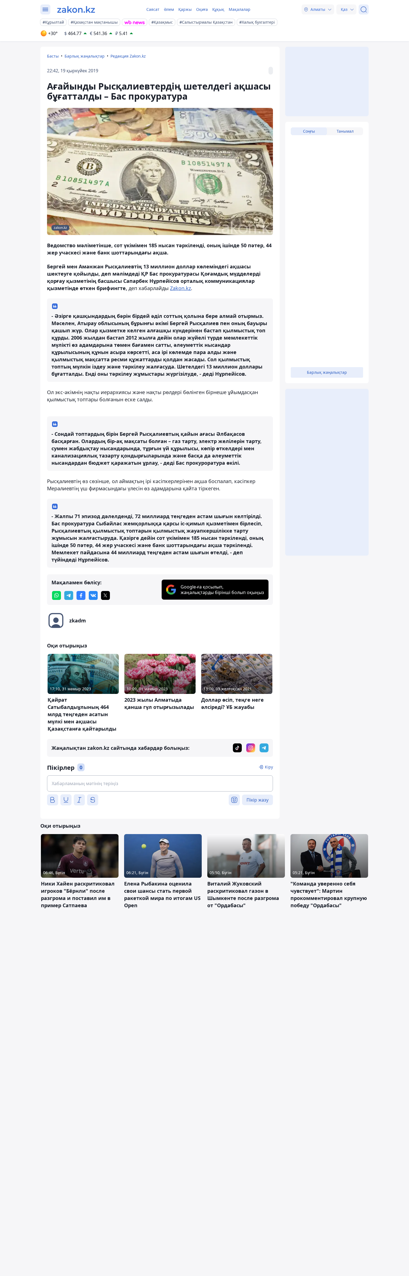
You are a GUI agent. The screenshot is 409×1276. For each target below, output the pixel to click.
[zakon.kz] (76, 9)
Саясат (152, 9)
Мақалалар (239, 9)
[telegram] (69, 595)
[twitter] (105, 595)
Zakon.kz (180, 288)
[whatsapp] (56, 595)
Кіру (269, 767)
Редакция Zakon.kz (128, 56)
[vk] (93, 595)
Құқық (218, 9)
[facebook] (81, 595)
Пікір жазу (257, 800)
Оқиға (202, 9)
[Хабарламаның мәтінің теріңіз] (160, 783)
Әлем (169, 9)
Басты (53, 56)
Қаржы (185, 9)
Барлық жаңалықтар (85, 56)
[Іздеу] (364, 9)
